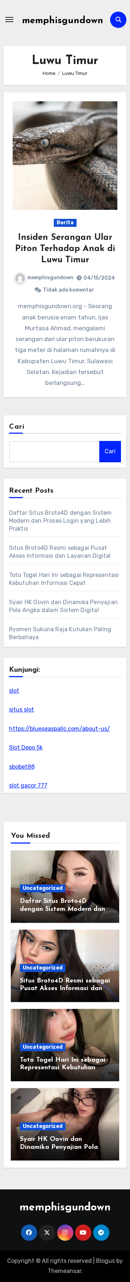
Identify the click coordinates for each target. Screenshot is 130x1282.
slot (14, 690)
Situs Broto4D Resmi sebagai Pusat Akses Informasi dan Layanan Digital (65, 989)
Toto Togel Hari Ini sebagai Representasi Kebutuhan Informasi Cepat (62, 1068)
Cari (17, 426)
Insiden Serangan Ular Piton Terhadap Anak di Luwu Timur (65, 248)
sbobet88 (22, 766)
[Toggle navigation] (9, 19)
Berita (65, 223)
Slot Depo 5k (26, 747)
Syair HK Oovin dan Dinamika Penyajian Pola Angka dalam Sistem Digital (64, 1147)
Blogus (105, 1260)
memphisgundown (62, 21)
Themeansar (64, 1271)
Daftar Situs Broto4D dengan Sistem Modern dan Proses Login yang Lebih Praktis (60, 520)
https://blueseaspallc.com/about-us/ (59, 728)
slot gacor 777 (28, 785)
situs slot (21, 709)
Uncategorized (42, 888)
